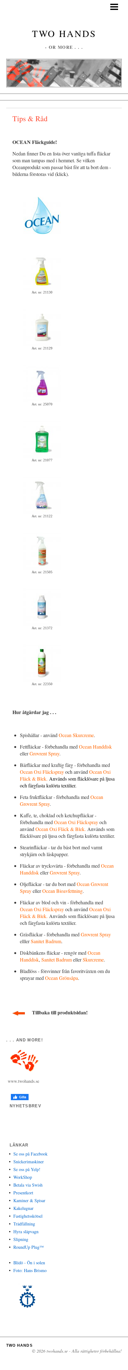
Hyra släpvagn (26, 1231)
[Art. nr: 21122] (42, 494)
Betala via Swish (28, 1185)
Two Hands (64, 33)
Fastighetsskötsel (28, 1216)
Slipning (20, 1239)
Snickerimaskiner (28, 1162)
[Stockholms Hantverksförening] (27, 1297)
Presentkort (23, 1193)
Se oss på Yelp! (26, 1169)
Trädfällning (24, 1224)
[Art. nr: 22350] (42, 662)
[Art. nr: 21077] (42, 438)
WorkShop (22, 1177)
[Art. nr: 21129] (42, 326)
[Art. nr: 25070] (42, 382)
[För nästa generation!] (42, 214)
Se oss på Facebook (30, 1154)
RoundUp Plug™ (28, 1247)
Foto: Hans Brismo (30, 1270)
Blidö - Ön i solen (29, 1263)
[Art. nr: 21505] (42, 550)
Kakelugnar (23, 1208)
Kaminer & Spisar (29, 1200)
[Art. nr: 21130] (42, 270)
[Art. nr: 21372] (42, 606)
